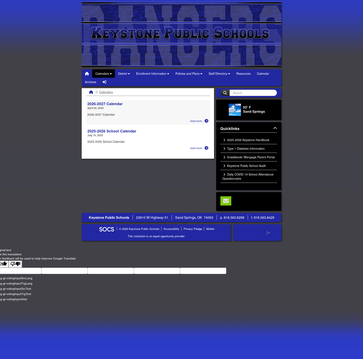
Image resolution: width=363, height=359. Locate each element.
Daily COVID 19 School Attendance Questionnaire (248, 176)
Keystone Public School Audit (246, 166)
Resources (243, 73)
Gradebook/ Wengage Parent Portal (250, 157)
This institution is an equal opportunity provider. (156, 236)
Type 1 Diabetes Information (245, 148)
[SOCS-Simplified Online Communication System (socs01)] (106, 229)
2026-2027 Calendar (105, 103)
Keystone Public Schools (181, 34)
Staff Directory (218, 73)
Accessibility (171, 229)
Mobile (210, 229)
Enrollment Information (151, 73)
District (123, 73)
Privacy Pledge (193, 229)
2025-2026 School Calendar (111, 131)
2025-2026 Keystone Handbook (247, 140)
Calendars (102, 73)
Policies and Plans (187, 73)
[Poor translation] (15, 264)
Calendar (263, 73)
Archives (90, 82)
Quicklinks (234, 128)
